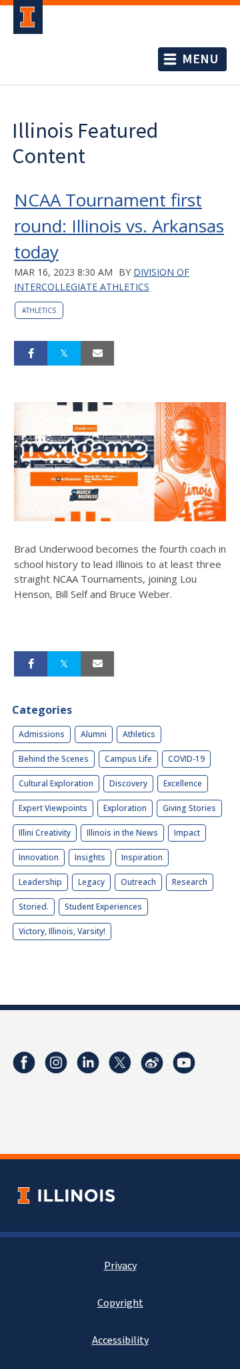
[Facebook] (24, 1062)
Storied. (34, 906)
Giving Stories (189, 808)
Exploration (125, 808)
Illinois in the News (122, 832)
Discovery (128, 783)
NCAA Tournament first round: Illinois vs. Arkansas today (119, 226)
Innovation (39, 857)
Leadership (40, 882)
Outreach (138, 882)
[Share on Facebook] (30, 353)
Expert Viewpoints (53, 808)
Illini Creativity (45, 832)
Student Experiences (103, 906)
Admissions (42, 734)
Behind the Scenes (54, 758)
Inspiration (142, 857)
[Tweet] (64, 353)
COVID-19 (186, 758)
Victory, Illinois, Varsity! (62, 931)
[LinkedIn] (88, 1062)
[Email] (97, 353)
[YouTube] (184, 1062)
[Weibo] (152, 1062)
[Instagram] (56, 1062)
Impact (187, 832)
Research (189, 882)
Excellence (182, 783)
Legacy (91, 882)
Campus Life (128, 758)
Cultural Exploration (56, 783)
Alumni (94, 734)
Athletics (39, 310)
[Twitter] (120, 1062)
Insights (90, 857)
